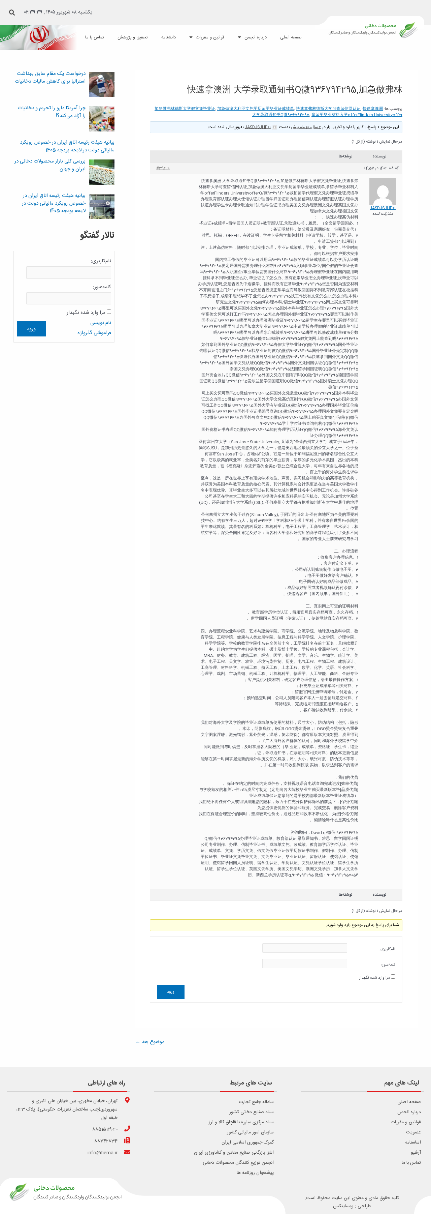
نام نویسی (100, 323)
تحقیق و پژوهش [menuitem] (133, 37)
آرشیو (416, 1153)
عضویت (413, 1132)
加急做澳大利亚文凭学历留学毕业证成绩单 (255, 109)
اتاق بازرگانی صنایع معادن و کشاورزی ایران (234, 1153)
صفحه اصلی (409, 1102)
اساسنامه (413, 1142)
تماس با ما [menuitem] (94, 37)
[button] (12, 12)
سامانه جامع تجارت (256, 1102)
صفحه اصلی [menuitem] (291, 37)
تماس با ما (411, 1163)
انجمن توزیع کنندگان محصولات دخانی (238, 1163)
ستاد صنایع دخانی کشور (251, 1112)
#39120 (163, 168)
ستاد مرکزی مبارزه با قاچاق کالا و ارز (241, 1122)
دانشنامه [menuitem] (168, 37)
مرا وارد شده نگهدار (374, 978)
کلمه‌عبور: (388, 964)
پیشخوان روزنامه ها (255, 1173)
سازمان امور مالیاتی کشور (250, 1132)
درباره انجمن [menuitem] (255, 37)
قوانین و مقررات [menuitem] (210, 37)
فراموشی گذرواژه (94, 333)
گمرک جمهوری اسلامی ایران (248, 1142)
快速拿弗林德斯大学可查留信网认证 (328, 109)
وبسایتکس (343, 1206)
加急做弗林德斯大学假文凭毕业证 (185, 109)
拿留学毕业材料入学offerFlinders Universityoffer (356, 115)
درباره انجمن (409, 1112)
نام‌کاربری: (387, 949)
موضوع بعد (150, 1041)
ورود (170, 991)
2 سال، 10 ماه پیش (306, 127)
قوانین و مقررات (406, 1122)
